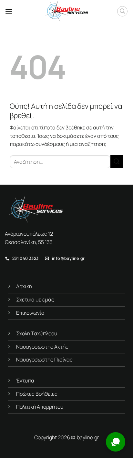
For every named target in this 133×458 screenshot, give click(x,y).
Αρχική (24, 286)
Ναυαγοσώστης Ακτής (42, 346)
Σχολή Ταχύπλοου (36, 333)
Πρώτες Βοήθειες (36, 393)
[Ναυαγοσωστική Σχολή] (66, 11)
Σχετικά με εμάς (35, 299)
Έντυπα (25, 380)
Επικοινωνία (30, 312)
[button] (9, 11)
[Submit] (116, 161)
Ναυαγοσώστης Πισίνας (44, 359)
